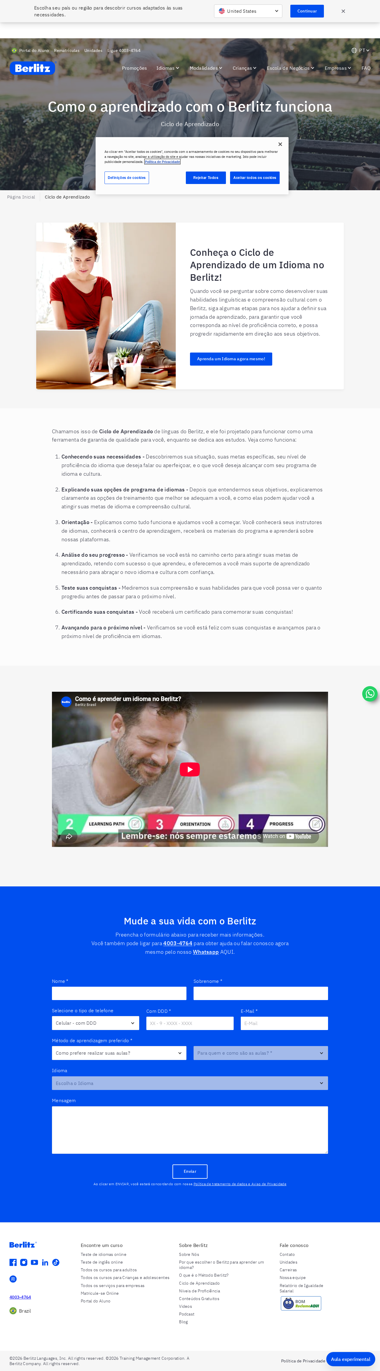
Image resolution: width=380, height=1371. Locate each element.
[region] (192, 165)
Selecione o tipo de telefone (82, 1010)
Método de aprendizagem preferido (92, 1040)
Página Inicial (21, 197)
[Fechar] (280, 144)
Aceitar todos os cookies (254, 177)
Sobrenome (208, 981)
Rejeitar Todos (205, 177)
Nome (60, 981)
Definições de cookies (127, 177)
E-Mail (249, 1011)
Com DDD (158, 1011)
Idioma (59, 1070)
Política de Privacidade (162, 161)
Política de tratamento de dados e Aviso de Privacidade (240, 1184)
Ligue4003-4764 (124, 50)
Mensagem (64, 1100)
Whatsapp (206, 951)
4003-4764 (177, 943)
